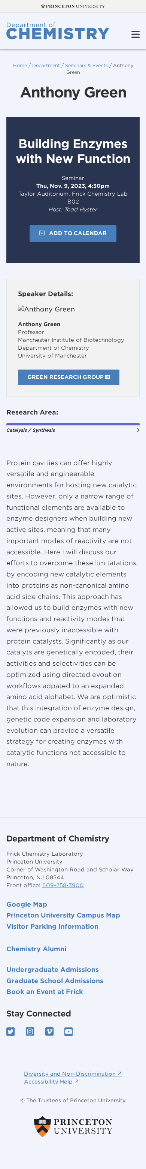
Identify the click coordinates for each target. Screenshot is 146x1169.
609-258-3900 (63, 885)
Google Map (26, 904)
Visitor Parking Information (52, 926)
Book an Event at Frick (44, 991)
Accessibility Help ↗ (51, 1082)
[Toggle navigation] (135, 35)
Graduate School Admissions (54, 981)
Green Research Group (66, 377)
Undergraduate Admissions (52, 969)
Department (46, 65)
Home (20, 65)
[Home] (57, 30)
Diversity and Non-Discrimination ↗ (73, 1074)
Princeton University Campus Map (63, 915)
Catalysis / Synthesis (30, 430)
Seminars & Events (86, 65)
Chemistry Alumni (36, 949)
